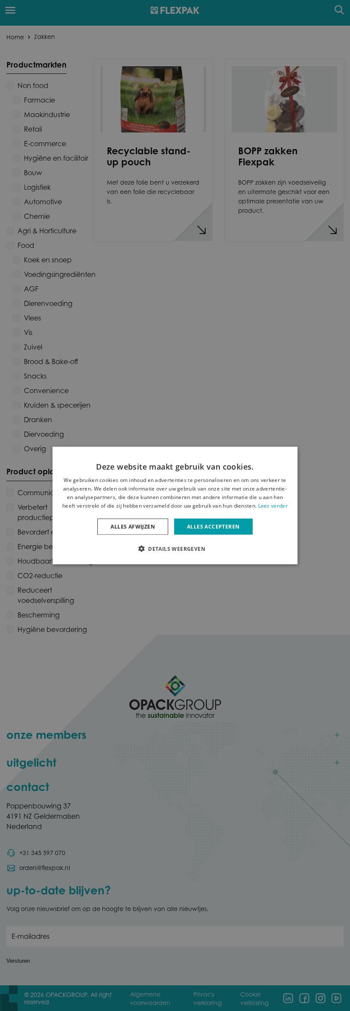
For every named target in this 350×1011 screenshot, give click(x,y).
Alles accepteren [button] (213, 526)
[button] (175, 548)
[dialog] (175, 505)
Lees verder (273, 505)
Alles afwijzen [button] (133, 526)
